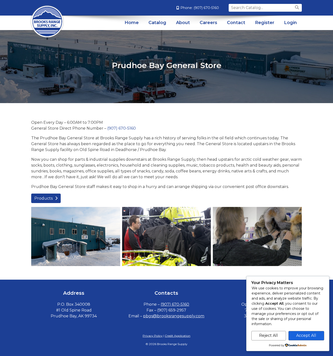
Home (132, 22)
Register (264, 22)
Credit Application (177, 336)
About (183, 22)
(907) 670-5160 (206, 8)
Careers (208, 22)
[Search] (298, 7)
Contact (236, 22)
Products (43, 198)
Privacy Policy (153, 336)
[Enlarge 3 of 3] (295, 213)
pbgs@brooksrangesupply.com (173, 316)
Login (290, 22)
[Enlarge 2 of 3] (204, 213)
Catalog (157, 22)
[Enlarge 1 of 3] (113, 213)
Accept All (306, 335)
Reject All (268, 335)
